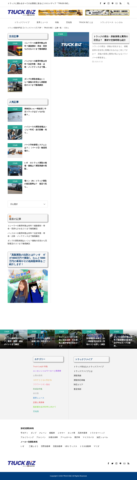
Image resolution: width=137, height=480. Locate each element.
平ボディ (24, 433)
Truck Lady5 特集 (40, 366)
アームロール (66, 437)
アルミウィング (27, 437)
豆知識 (69, 22)
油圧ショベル (102, 437)
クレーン (43, 433)
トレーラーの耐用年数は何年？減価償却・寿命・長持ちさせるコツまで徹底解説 (26, 227)
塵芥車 (77, 437)
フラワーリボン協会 (41, 384)
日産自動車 (57, 446)
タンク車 (71, 433)
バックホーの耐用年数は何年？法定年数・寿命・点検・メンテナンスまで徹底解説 (26, 234)
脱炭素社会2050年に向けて (44, 407)
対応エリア (78, 384)
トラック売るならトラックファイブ (89, 367)
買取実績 (77, 375)
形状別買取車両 (27, 428)
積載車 (52, 433)
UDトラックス (71, 446)
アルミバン (41, 437)
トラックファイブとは (83, 371)
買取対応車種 (79, 380)
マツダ (96, 446)
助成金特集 (37, 389)
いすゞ (23, 446)
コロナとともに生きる (42, 380)
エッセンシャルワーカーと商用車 (47, 371)
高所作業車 (82, 433)
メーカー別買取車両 (29, 442)
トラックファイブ (21, 22)
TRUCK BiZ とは (86, 22)
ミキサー (61, 433)
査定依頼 (77, 389)
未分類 (36, 393)
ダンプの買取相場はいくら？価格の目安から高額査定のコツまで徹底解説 (27, 242)
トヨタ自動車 (85, 446)
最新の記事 (15, 218)
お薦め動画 (37, 375)
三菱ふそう (33, 446)
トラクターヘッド (97, 433)
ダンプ (33, 433)
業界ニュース (42, 22)
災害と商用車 (38, 402)
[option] (13, 339)
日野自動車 (45, 446)
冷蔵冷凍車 (53, 437)
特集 (57, 22)
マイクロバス (88, 437)
